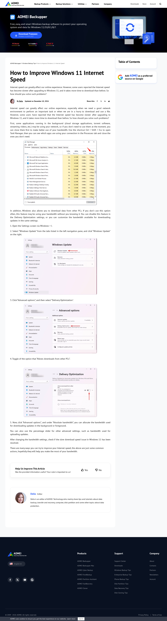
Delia (21, 101)
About (152, 561)
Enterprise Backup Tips (123, 575)
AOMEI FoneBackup (84, 575)
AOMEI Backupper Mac (85, 566)
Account (153, 4)
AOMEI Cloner (82, 588)
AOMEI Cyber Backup (85, 570)
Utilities (81, 4)
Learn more (71, 619)
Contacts (153, 566)
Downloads (135, 4)
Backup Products (41, 4)
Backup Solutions (63, 4)
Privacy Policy (143, 615)
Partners (95, 4)
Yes (86, 470)
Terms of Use (157, 615)
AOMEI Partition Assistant (87, 579)
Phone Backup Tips (121, 579)
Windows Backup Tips (29, 63)
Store (144, 4)
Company (108, 4)
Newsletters (154, 575)
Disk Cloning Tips (121, 593)
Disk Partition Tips (121, 584)
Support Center (120, 561)
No (100, 470)
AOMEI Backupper (15, 63)
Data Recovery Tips (121, 588)
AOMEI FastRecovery (84, 584)
